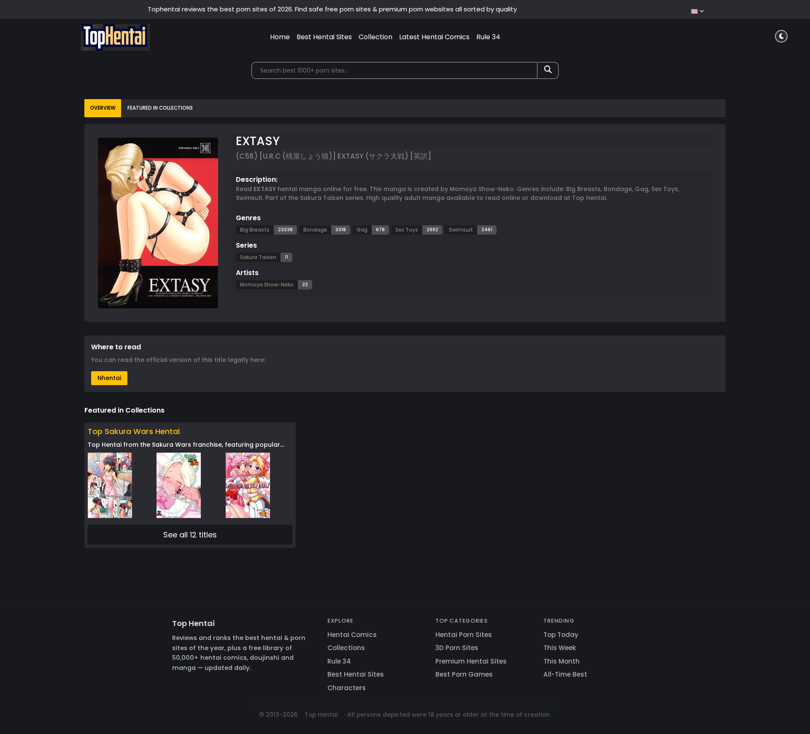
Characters (346, 687)
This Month (561, 661)
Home (280, 37)
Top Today (560, 634)
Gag (361, 229)
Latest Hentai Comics (434, 37)
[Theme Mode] (781, 36)
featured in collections (160, 108)
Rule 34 (488, 37)
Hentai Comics (352, 634)
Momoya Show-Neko (267, 284)
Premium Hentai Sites (471, 661)
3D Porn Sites (456, 647)
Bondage (315, 229)
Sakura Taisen (258, 257)
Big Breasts (255, 229)
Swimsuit (461, 229)
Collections (346, 647)
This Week (559, 647)
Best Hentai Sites (324, 37)
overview (103, 108)
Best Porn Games (464, 674)
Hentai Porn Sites (463, 634)
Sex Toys (406, 229)
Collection (375, 37)
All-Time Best (565, 674)
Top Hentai (193, 623)
